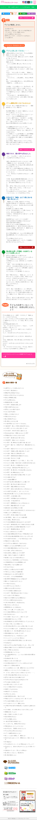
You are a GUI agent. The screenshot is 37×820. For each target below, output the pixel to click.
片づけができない (9, 567)
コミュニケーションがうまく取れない (15, 638)
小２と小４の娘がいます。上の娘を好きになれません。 (19, 628)
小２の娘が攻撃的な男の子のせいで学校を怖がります (19, 534)
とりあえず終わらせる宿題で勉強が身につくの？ (18, 526)
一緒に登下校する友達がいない (13, 721)
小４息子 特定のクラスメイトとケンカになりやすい (19, 448)
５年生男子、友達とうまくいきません (15, 440)
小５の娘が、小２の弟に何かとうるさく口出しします (19, 709)
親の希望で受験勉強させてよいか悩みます (16, 579)
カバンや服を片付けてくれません (13, 687)
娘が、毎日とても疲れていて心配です (15, 555)
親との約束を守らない (11, 419)
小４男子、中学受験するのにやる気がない (16, 498)
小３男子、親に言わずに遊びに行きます (15, 484)
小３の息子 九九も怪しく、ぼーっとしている (17, 491)
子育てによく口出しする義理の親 (13, 571)
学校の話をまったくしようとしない (14, 726)
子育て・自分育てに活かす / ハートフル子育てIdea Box (19, 7)
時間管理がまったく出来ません (13, 607)
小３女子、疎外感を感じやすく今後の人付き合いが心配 (19, 524)
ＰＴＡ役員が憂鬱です (11, 479)
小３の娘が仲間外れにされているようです (16, 612)
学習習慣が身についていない (12, 652)
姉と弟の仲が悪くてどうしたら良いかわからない (18, 493)
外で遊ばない (8, 741)
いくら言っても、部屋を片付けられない (15, 723)
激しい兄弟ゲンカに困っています (13, 714)
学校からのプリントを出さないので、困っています (18, 698)
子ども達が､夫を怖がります (12, 682)
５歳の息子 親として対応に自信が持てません (17, 426)
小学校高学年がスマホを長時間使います (15, 562)
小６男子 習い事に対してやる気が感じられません (18, 470)
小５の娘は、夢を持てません (12, 519)
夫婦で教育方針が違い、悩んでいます (15, 696)
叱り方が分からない (10, 614)
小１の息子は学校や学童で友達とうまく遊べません (18, 640)
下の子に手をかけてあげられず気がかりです (16, 679)
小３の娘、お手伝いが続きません (13, 550)
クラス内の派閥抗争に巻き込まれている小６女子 (18, 522)
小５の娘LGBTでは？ (10, 477)
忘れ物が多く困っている (11, 658)
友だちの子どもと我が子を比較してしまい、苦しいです (19, 645)
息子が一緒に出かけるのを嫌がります (15, 677)
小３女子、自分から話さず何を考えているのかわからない (20, 510)
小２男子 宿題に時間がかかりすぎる (15, 486)
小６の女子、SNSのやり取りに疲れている (16, 430)
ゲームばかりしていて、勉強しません (15, 703)
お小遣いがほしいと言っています (13, 684)
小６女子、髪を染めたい (11, 390)
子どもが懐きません (10, 400)
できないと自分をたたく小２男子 (13, 531)
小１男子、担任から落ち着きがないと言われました (18, 489)
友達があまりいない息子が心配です (14, 574)
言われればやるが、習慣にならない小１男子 (16, 433)
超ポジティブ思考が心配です (12, 665)
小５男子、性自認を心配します (13, 404)
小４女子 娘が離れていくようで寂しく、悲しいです (19, 460)
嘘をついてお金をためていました (13, 581)
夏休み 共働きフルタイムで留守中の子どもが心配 (18, 647)
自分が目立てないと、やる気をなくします (16, 635)
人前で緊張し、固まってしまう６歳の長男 (16, 517)
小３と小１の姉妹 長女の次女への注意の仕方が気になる (20, 463)
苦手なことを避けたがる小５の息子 (14, 569)
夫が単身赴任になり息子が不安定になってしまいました (19, 621)
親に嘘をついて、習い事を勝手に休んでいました (18, 631)
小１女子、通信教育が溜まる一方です (15, 529)
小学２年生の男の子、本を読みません (15, 602)
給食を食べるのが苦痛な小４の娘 (13, 508)
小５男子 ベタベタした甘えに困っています (16, 428)
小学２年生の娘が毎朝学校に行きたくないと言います (19, 536)
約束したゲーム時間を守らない (13, 512)
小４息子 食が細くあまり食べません (15, 437)
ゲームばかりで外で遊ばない (12, 595)
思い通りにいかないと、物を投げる (14, 752)
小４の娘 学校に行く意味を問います (15, 453)
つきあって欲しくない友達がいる (13, 624)
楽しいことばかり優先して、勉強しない (15, 735)
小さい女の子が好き (10, 411)
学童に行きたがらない (11, 416)
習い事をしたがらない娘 (11, 421)
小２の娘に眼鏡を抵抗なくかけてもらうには (16, 548)
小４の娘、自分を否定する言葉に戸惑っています (18, 474)
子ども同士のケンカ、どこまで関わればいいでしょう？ (19, 744)
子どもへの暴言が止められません (13, 600)
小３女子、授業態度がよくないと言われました (17, 503)
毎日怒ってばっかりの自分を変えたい (15, 557)
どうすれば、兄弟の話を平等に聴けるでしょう (17, 467)
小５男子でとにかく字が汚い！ (13, 586)
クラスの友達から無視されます (13, 590)
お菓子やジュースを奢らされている (14, 388)
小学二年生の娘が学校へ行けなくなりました (16, 675)
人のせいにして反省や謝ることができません (16, 560)
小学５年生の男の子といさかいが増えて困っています (19, 626)
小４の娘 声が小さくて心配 (12, 458)
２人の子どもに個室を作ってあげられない (16, 543)
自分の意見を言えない (11, 716)
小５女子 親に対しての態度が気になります (16, 465)
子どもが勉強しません (11, 719)
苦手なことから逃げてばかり (12, 409)
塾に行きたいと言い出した (12, 605)
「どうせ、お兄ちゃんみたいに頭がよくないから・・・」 (20, 672)
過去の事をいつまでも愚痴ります (13, 564)
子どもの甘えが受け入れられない (13, 731)
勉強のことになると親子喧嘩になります (15, 545)
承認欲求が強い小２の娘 (11, 402)
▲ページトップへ (30, 363)
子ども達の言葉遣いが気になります (14, 701)
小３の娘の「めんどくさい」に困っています (16, 616)
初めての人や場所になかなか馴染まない (15, 597)
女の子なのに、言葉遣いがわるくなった (15, 728)
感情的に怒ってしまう (11, 712)
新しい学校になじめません (12, 650)
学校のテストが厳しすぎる (12, 541)
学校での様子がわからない (12, 407)
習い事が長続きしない (11, 755)
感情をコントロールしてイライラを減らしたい (17, 670)
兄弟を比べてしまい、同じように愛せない (16, 750)
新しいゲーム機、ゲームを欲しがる (14, 609)
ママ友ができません (10, 583)
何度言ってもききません (11, 689)
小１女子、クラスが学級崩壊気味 (13, 576)
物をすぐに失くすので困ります (13, 660)
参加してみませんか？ (25, 17)
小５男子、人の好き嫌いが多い (13, 496)
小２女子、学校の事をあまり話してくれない (16, 593)
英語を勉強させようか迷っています (14, 633)
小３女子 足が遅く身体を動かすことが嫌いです (17, 482)
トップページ (3, 7)
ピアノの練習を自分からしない (13, 733)
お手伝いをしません (10, 694)
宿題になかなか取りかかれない (13, 588)
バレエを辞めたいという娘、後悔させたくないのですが (19, 668)
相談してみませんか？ (25, 247)
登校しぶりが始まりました (12, 414)
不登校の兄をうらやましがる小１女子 (15, 435)
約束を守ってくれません (11, 691)
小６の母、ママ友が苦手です (12, 500)
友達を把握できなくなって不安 (13, 619)
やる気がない (8, 642)
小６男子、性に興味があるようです (14, 472)
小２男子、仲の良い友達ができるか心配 (15, 515)
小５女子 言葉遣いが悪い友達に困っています (17, 451)
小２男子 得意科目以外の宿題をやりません (16, 455)
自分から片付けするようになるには (14, 395)
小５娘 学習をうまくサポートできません (15, 423)
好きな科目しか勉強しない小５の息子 (15, 553)
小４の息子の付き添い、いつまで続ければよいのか (18, 538)
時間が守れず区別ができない (12, 393)
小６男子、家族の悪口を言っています (15, 505)
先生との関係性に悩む (11, 397)
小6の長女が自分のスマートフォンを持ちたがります (18, 663)
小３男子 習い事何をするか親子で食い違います (18, 442)
